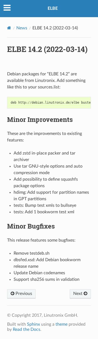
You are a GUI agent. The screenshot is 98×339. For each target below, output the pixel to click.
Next (78, 293)
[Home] (9, 28)
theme (62, 324)
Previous (23, 293)
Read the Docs (26, 329)
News (21, 28)
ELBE (53, 8)
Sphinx (33, 324)
